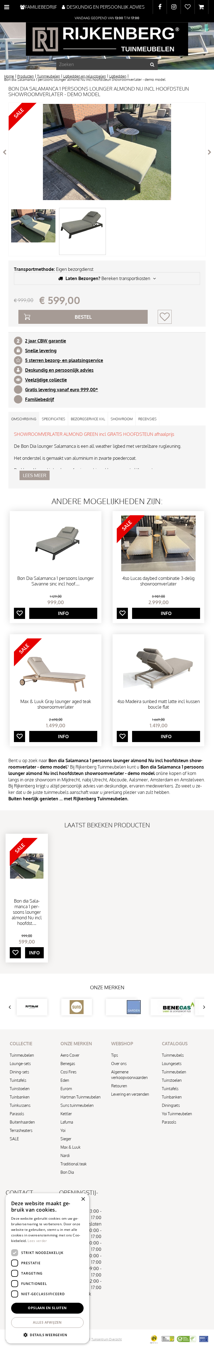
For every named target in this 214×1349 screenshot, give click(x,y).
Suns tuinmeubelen (77, 1105)
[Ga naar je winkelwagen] (201, 7)
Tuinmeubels (173, 1055)
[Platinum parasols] (32, 1007)
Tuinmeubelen (22, 1055)
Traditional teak (73, 1163)
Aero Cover (69, 1055)
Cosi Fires (68, 1072)
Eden (64, 1080)
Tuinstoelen (20, 1088)
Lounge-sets (20, 1063)
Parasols (17, 1113)
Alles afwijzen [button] (47, 1322)
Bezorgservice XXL (88, 419)
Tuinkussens (20, 1105)
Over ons (119, 1063)
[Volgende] (209, 152)
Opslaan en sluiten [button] (47, 1308)
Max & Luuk (70, 1147)
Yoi (62, 1130)
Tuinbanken (20, 1097)
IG (174, 7)
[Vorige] (4, 152)
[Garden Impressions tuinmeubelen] (121, 1007)
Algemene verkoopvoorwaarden (129, 1075)
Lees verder (37, 1240)
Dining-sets (19, 1072)
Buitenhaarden (22, 1122)
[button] (47, 1334)
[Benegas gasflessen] (165, 1007)
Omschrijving (23, 419)
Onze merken (107, 987)
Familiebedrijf (39, 399)
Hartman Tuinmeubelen (80, 1097)
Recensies (147, 419)
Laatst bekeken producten (107, 825)
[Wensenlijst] (187, 7)
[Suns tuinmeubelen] (76, 1007)
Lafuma (66, 1122)
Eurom (66, 1088)
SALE (14, 1138)
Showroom (122, 419)
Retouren (119, 1085)
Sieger (65, 1138)
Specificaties (53, 419)
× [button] (83, 1199)
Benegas (67, 1063)
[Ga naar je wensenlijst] (187, 7)
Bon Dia (67, 1172)
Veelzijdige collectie (46, 380)
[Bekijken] (201, 7)
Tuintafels (18, 1080)
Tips (114, 1055)
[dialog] (47, 1268)
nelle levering (42, 350)
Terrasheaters (21, 1130)
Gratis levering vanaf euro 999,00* (61, 389)
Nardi (65, 1155)
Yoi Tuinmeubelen (177, 1113)
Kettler (66, 1113)
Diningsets (171, 1105)
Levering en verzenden (130, 1094)
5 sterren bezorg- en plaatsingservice (64, 360)
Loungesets (171, 1063)
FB (160, 7)
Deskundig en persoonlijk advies (59, 370)
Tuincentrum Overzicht (106, 1339)
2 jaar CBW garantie (45, 341)
